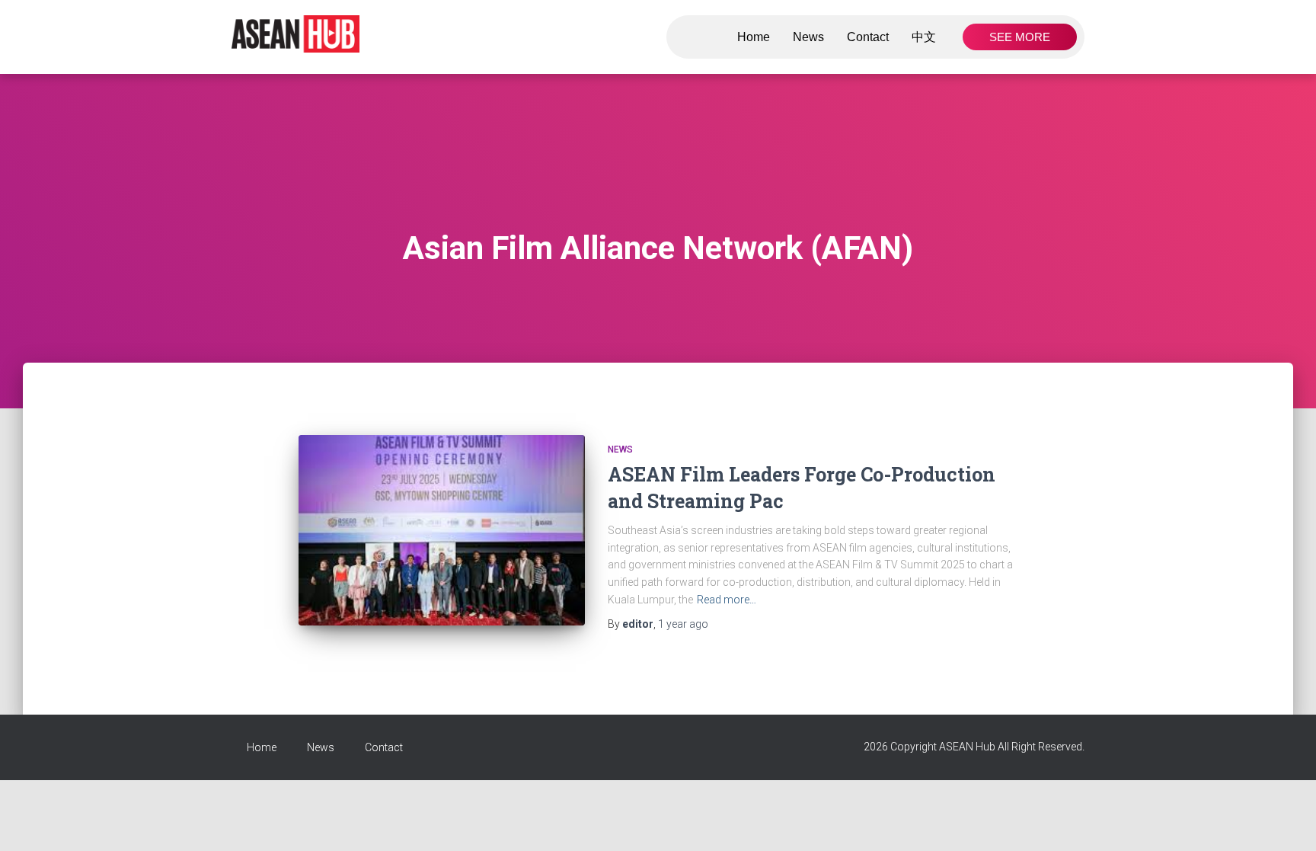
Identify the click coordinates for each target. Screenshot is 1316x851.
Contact (868, 36)
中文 (924, 36)
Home (753, 36)
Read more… (726, 599)
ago (683, 624)
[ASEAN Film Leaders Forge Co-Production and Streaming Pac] (442, 530)
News (808, 36)
